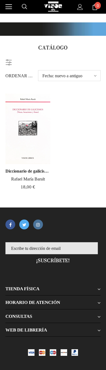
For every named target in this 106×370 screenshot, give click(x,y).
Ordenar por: (19, 75)
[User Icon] (80, 7)
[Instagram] (38, 224)
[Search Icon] (24, 7)
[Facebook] (10, 224)
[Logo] (53, 6)
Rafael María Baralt (28, 179)
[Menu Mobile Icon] (8, 7)
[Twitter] (24, 224)
